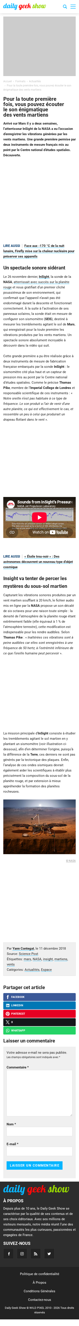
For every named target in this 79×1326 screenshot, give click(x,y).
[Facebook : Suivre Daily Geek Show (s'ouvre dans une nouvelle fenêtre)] (8, 1253)
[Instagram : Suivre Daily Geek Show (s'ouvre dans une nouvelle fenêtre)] (22, 1253)
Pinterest (18, 1013)
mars (27, 959)
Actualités (32, 970)
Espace (46, 970)
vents (11, 964)
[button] (73, 6)
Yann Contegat (23, 949)
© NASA (71, 860)
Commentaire (18, 1067)
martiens (60, 959)
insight (48, 959)
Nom (11, 1124)
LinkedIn (17, 1005)
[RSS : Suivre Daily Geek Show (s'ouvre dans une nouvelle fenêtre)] (36, 1253)
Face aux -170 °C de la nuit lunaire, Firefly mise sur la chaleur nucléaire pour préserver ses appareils (38, 251)
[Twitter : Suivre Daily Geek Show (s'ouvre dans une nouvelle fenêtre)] (49, 1253)
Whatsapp (18, 1030)
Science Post (28, 954)
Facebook (18, 997)
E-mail (12, 1144)
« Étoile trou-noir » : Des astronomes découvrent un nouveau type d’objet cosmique (38, 562)
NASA (37, 959)
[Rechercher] (65, 7)
